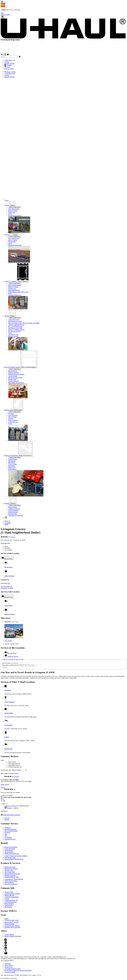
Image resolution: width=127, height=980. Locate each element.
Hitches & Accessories (25, 455)
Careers (6, 898)
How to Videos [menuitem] (12, 210)
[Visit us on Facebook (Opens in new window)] (5, 940)
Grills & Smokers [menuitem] (13, 510)
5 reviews (12, 537)
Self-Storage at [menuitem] (15, 321)
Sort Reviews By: (6, 770)
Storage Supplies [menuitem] (13, 336)
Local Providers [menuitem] (12, 415)
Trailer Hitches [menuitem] (12, 459)
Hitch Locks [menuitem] (11, 467)
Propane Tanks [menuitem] (12, 514)
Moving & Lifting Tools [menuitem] (15, 377)
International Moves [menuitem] (14, 290)
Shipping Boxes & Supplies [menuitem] (16, 374)
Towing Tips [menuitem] (12, 242)
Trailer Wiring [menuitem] (12, 469)
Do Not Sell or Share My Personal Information (18, 970)
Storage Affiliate (9, 934)
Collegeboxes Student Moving (13, 879)
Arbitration (7, 964)
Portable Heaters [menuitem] (13, 512)
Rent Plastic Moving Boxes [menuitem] (16, 382)
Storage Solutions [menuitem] (13, 381)
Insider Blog (10, 902)
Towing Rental (8, 852)
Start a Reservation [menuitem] (13, 209)
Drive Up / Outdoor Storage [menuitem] (16, 329)
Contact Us (7, 827)
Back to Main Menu (14, 207)
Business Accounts (10, 867)
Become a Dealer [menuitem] (9, 63)
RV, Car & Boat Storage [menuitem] (15, 326)
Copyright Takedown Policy (12, 969)
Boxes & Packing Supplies (28, 367)
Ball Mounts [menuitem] (11, 461)
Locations (9, 972)
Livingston (7, 523)
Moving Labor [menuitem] (8, 410)
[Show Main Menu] (2, 17)
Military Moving (9, 895)
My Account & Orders (11, 831)
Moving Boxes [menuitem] (12, 371)
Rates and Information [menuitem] (14, 285)
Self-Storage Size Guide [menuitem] (15, 328)
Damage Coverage (9, 875)
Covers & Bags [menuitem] (12, 376)
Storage (12, 316)
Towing (6, 234)
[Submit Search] (19, 57)
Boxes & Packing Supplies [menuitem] (12, 367)
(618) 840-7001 (5, 543)
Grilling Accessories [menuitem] (14, 509)
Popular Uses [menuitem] (12, 288)
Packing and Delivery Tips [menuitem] (18, 292)
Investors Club (11, 900)
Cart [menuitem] (8, 67)
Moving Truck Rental (10, 847)
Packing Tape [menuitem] (12, 379)
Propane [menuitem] (7, 503)
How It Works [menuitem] (12, 417)
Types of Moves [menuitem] (13, 420)
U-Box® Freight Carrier (11, 920)
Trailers (12, 205)
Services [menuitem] (10, 418)
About (8, 892)
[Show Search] (5, 54)
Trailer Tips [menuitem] (11, 212)
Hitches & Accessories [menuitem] (14, 215)
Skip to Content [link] (5, 14)
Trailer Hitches (8, 725)
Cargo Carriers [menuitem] (12, 464)
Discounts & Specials (10, 884)
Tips (5, 834)
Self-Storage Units (9, 857)
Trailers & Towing (9, 576)
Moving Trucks (9, 559)
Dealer (6, 918)
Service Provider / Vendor (11, 925)
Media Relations (9, 903)
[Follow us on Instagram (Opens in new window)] (5, 943)
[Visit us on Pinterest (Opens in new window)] (5, 946)
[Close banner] (2, 2)
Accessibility (8, 837)
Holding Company (12, 893)
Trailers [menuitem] (6, 205)
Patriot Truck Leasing (10, 881)
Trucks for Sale (8, 749)
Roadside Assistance (10, 829)
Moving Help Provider (11, 922)
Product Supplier (9, 924)
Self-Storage (7, 690)
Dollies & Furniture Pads (11, 853)
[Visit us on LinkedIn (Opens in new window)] (5, 949)
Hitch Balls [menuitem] (11, 466)
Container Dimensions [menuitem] (14, 295)
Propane (12, 503)
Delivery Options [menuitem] (13, 287)
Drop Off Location (10, 665)
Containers (22, 281)
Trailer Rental (8, 850)
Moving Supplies (8, 713)
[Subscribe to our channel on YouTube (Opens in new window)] (5, 954)
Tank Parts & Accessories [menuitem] (15, 515)
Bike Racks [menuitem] (11, 462)
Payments (7, 832)
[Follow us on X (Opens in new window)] (5, 951)
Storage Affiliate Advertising (12, 936)
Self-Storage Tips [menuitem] (13, 334)
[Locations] (8, 54)
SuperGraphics (8, 905)
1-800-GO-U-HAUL (11, 806)
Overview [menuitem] (11, 413)
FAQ (5, 836)
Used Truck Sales (9, 872)
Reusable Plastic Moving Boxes (13, 859)
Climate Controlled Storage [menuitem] (16, 324)
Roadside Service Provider (12, 927)
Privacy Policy (8, 965)
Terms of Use (8, 967)
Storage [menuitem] (6, 316)
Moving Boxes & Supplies (12, 873)
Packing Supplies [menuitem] (13, 372)
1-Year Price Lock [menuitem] (9, 60)
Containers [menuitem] (10, 281)
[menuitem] (67, 238)
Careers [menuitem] (6, 62)
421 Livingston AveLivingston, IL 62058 (7, 587)
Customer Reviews (10, 839)
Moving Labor (18, 410)
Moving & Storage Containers (16, 856)
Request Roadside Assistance (11, 815)
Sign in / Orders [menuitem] (10, 72)
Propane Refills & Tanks (11, 877)
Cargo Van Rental (9, 848)
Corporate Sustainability (11, 897)
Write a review (5, 784)
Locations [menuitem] (9, 65)
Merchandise (8, 907)
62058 (6, 524)
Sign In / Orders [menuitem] (9, 68)
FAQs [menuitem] (10, 214)
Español (6, 819)
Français (6, 818)
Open (2, 13)
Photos (8, 550)
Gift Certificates (9, 882)
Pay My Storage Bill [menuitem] (14, 331)
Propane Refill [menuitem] (12, 507)
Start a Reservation (13, 238)
